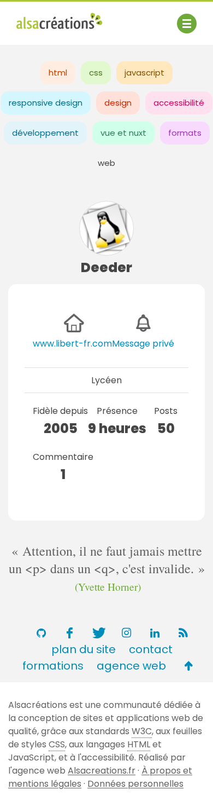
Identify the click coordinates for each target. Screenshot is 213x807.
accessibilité (178, 102)
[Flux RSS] (183, 633)
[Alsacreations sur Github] (41, 633)
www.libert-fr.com (72, 343)
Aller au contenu (123, 17)
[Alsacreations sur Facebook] (69, 633)
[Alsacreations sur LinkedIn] (154, 633)
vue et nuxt (123, 133)
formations (53, 665)
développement (45, 133)
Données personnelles (135, 783)
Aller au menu (45, 17)
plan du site (83, 649)
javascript (144, 72)
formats (185, 133)
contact (151, 649)
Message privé (143, 343)
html (58, 72)
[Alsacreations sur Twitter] (97, 633)
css (96, 72)
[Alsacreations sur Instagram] (126, 633)
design (118, 102)
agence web (131, 665)
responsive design (45, 102)
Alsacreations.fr (101, 770)
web (106, 163)
